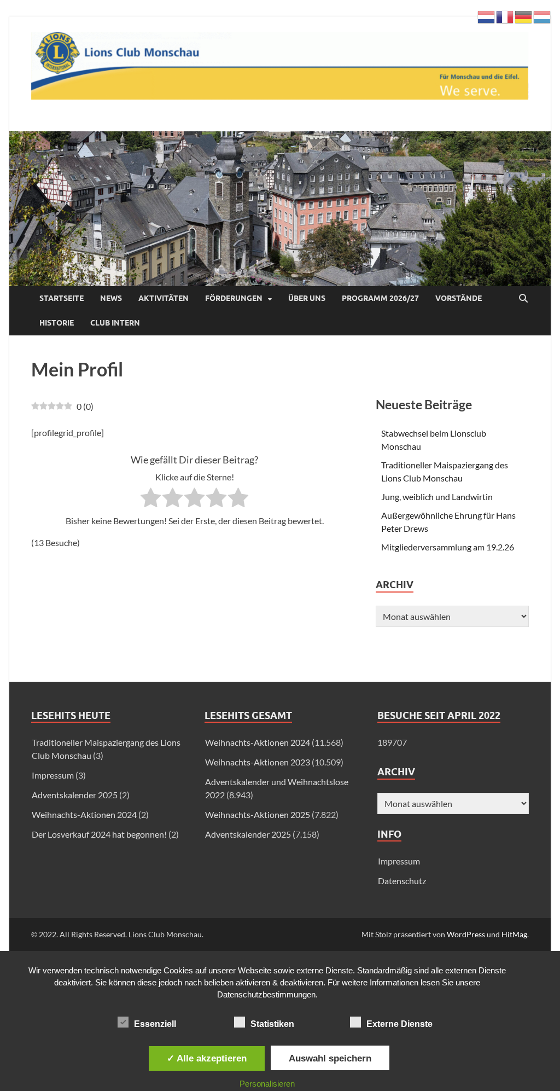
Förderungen (233, 298)
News (111, 298)
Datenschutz (402, 880)
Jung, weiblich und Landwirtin (437, 496)
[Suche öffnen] (523, 298)
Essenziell (155, 1024)
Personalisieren (267, 1083)
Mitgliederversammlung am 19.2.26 (447, 547)
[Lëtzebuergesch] (542, 15)
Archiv (396, 771)
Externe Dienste (399, 1024)
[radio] (151, 499)
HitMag (514, 934)
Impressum (399, 861)
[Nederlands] (486, 15)
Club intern (115, 322)
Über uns (306, 298)
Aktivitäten (163, 298)
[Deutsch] (524, 15)
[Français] (505, 15)
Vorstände (458, 298)
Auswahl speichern (330, 1058)
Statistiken (272, 1024)
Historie (56, 322)
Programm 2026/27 (380, 298)
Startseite (61, 298)
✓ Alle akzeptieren (207, 1058)
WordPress (466, 934)
